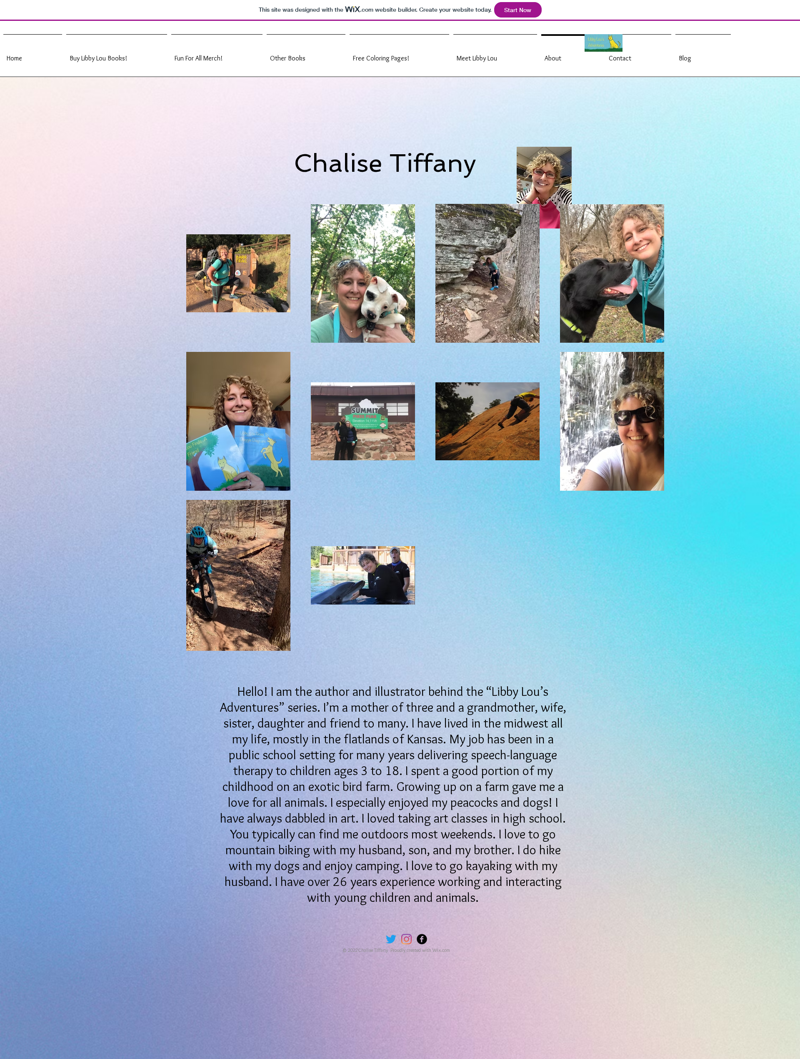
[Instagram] (406, 939)
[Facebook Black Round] (422, 939)
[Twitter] (391, 939)
